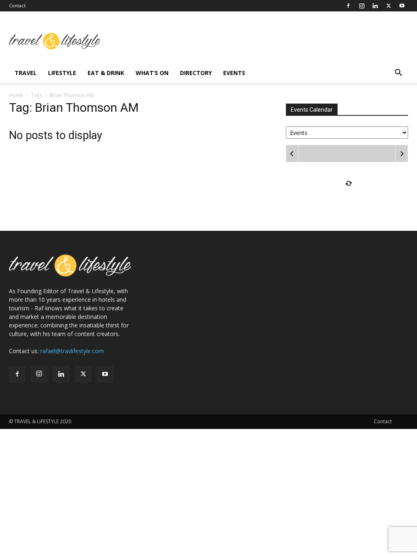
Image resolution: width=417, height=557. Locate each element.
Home (16, 95)
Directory (196, 73)
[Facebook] (348, 5)
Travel (26, 73)
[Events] (347, 132)
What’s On (152, 73)
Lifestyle (62, 73)
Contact (17, 5)
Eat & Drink (106, 73)
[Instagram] (362, 5)
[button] (398, 73)
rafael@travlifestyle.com (72, 351)
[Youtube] (402, 5)
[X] (388, 5)
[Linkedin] (375, 5)
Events (234, 73)
